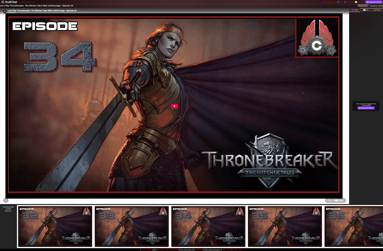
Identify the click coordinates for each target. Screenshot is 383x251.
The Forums (227, 250)
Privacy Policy (237, 250)
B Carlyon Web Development (168, 250)
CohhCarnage (147, 250)
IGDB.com (199, 250)
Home (20, 2)
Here (32, 2)
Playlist (26, 2)
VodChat (11, 2)
